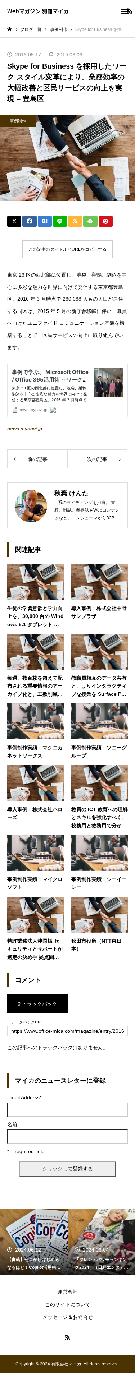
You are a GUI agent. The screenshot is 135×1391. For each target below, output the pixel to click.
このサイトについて (67, 1304)
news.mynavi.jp (24, 428)
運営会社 (68, 1292)
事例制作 (18, 121)
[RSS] (67, 1337)
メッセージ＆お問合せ (67, 1317)
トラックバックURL (25, 1022)
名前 (12, 1124)
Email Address (24, 1097)
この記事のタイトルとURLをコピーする (67, 249)
